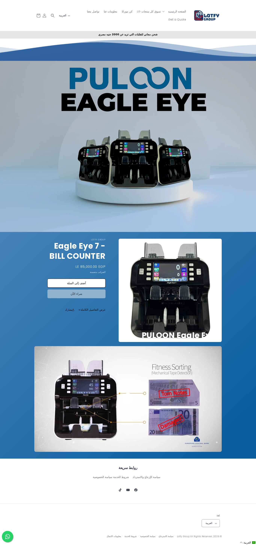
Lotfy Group (183, 536)
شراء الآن (76, 294)
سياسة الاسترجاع (166, 536)
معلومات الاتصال (114, 536)
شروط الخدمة (121, 477)
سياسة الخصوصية (102, 477)
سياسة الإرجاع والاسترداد (146, 477)
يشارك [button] (68, 310)
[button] (150, 11)
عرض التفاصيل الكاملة (93, 310)
